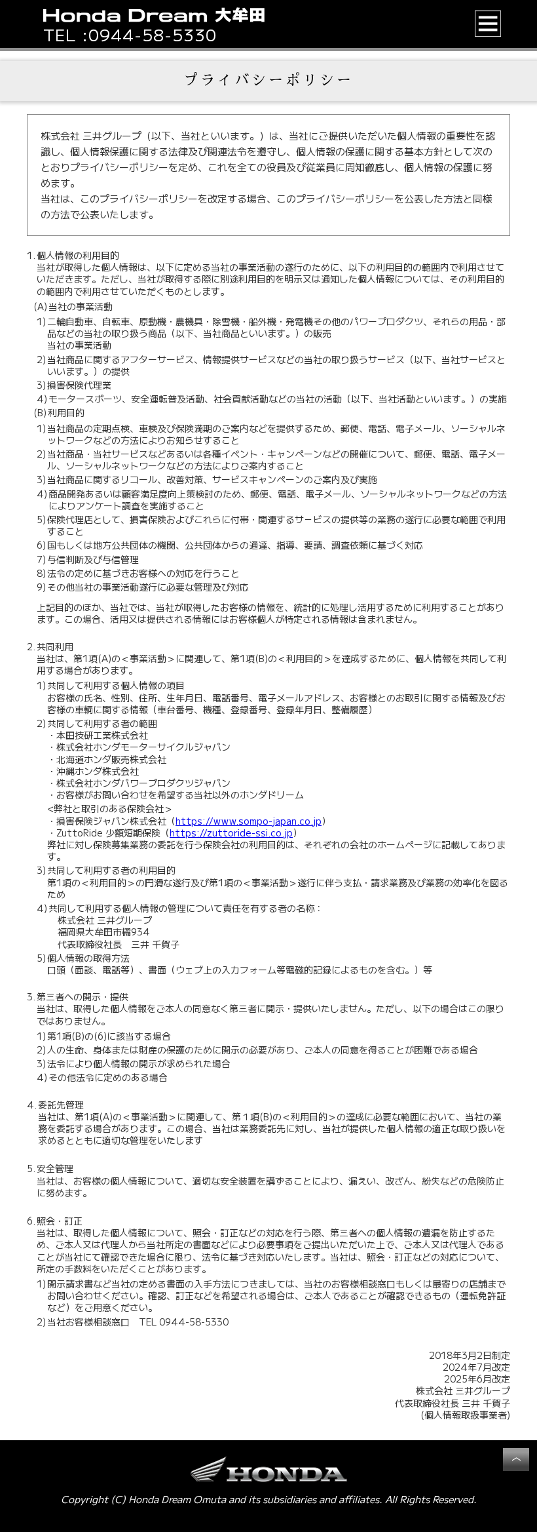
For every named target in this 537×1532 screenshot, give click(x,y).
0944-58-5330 (152, 34)
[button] (488, 23)
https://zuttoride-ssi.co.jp (231, 832)
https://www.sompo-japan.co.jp (249, 820)
